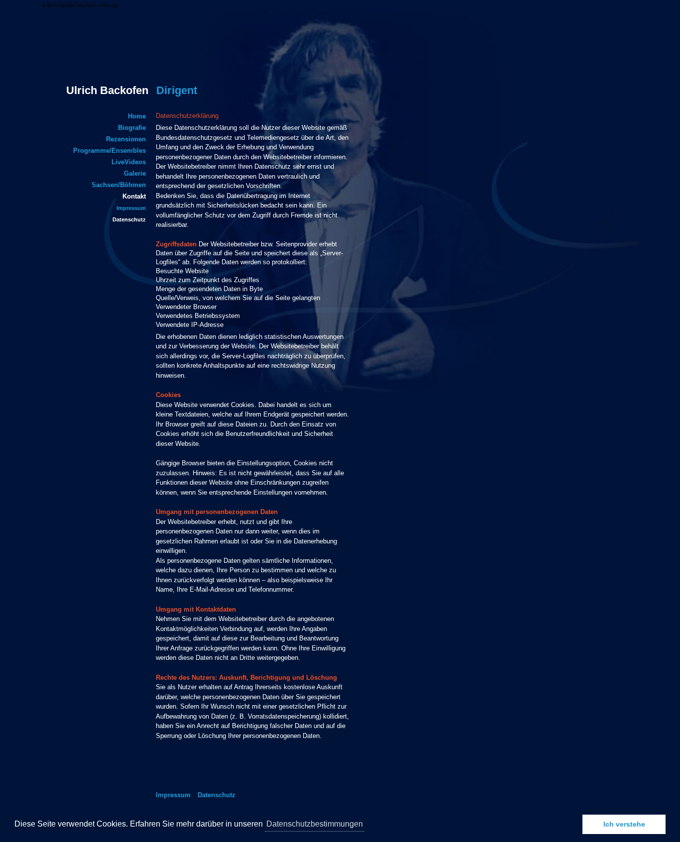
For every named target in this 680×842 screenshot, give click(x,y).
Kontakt (134, 196)
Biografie (132, 127)
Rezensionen (126, 139)
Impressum (131, 208)
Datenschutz (129, 219)
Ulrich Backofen (131, 90)
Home (137, 116)
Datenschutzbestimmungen (314, 824)
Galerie (135, 173)
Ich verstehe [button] (624, 824)
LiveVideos (129, 162)
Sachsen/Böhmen (119, 185)
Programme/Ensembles (109, 150)
